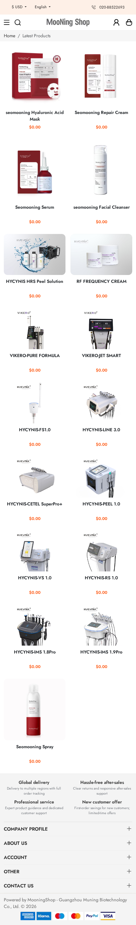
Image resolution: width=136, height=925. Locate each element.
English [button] (41, 7)
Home (9, 36)
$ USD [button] (18, 7)
